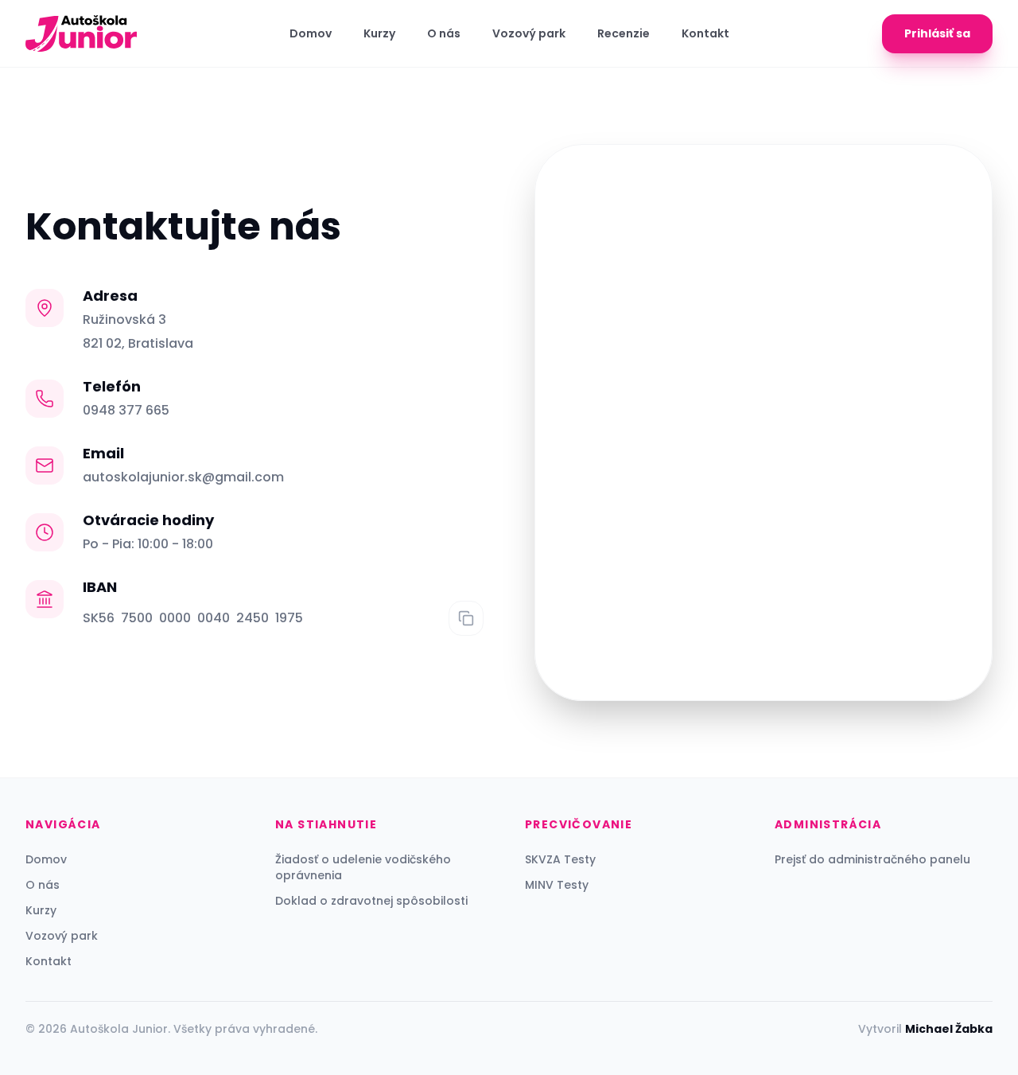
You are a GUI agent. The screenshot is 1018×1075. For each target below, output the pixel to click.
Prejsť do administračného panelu (872, 859)
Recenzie (623, 33)
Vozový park (528, 33)
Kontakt (705, 33)
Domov (310, 33)
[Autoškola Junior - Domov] (81, 33)
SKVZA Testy (560, 859)
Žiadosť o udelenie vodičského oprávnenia (363, 867)
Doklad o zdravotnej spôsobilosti (371, 901)
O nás (443, 33)
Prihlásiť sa (937, 33)
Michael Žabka (949, 1029)
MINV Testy (557, 885)
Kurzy (379, 33)
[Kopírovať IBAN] (466, 618)
